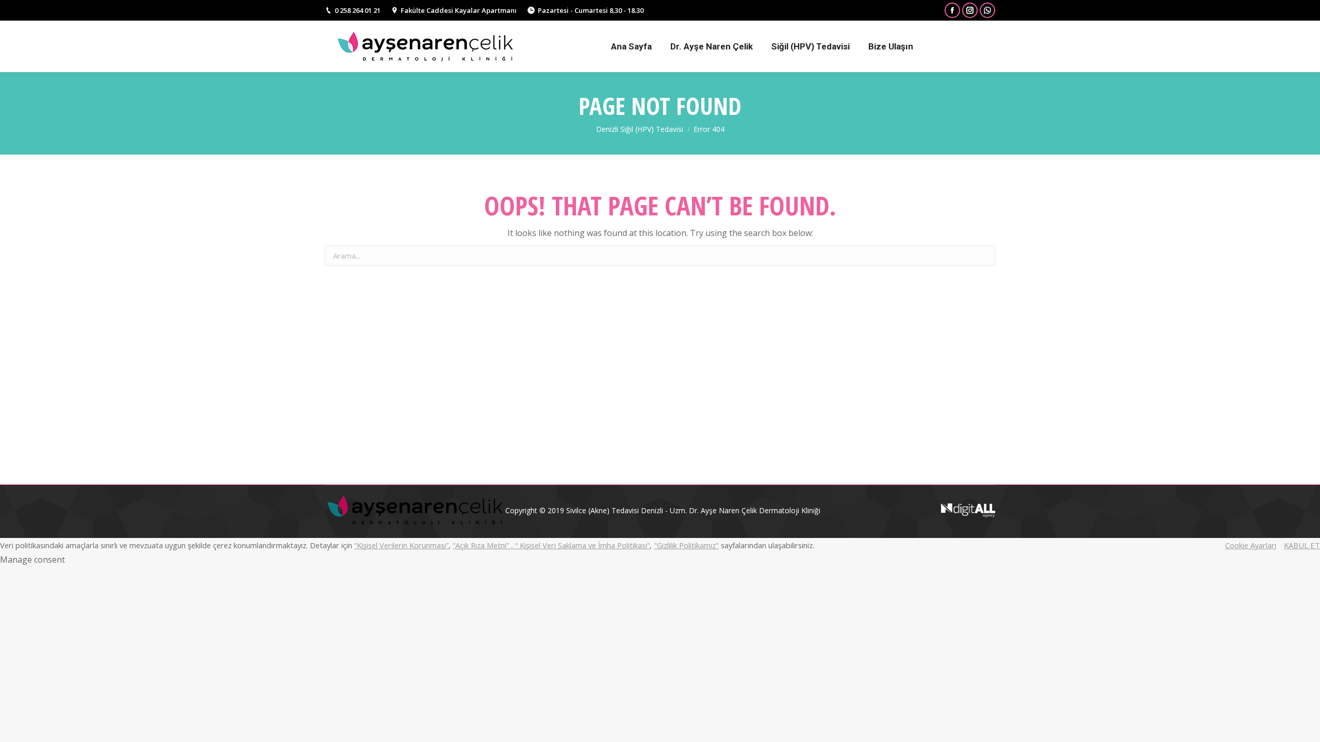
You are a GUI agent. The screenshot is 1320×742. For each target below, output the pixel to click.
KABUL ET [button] (1302, 545)
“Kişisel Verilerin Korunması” (401, 545)
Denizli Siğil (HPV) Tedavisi (639, 129)
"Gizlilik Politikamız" (686, 545)
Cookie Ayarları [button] (1250, 545)
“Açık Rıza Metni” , (484, 545)
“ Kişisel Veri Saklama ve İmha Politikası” (582, 545)
